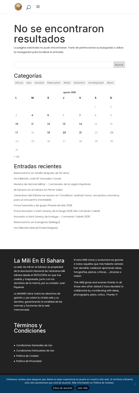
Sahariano (79, 82)
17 (16, 132)
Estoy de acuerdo (63, 388)
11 (32, 124)
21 (80, 132)
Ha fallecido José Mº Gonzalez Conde (37, 178)
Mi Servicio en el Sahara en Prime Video (38, 189)
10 (16, 124)
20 (64, 132)
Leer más (83, 388)
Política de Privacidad (29, 361)
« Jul (16, 156)
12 (48, 124)
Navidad (39, 82)
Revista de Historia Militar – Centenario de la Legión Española (52, 184)
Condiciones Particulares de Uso (35, 350)
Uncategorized (96, 82)
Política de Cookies (27, 356)
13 (64, 124)
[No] (134, 384)
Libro (29, 82)
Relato (67, 82)
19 (48, 132)
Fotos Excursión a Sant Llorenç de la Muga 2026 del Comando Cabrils (57, 211)
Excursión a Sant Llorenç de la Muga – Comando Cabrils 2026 (52, 216)
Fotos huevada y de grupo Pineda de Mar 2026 (43, 205)
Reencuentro (53, 82)
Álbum (110, 82)
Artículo (19, 82)
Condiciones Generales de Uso (34, 345)
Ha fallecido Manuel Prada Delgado (36, 227)
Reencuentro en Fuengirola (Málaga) (37, 222)
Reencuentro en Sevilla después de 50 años (41, 173)
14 (80, 124)
